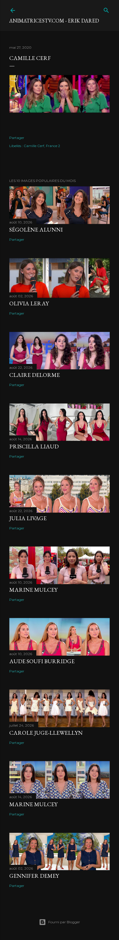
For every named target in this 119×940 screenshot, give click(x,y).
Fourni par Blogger (64, 922)
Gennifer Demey (34, 875)
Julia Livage (28, 518)
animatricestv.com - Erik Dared (54, 20)
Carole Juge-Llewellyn (46, 732)
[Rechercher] (106, 9)
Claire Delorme (34, 375)
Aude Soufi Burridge (42, 661)
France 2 (53, 146)
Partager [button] (16, 138)
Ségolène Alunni (36, 229)
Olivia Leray (29, 303)
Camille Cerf (34, 146)
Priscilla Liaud (34, 446)
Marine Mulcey (33, 589)
